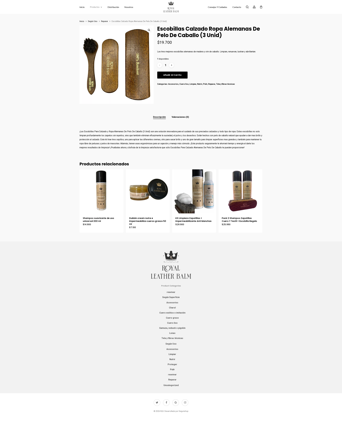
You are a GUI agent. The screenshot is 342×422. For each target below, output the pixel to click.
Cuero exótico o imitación (172, 312)
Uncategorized (171, 385)
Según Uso (92, 21)
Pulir (205, 84)
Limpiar (193, 84)
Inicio (81, 21)
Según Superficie (171, 297)
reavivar (171, 292)
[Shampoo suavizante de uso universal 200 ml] (101, 191)
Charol (172, 307)
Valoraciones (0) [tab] (180, 117)
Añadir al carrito (172, 75)
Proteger (172, 364)
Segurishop (183, 411)
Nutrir (199, 84)
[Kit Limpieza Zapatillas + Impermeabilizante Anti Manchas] (194, 191)
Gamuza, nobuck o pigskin (172, 328)
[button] (149, 30)
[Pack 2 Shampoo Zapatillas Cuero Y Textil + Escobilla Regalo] (240, 191)
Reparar (104, 21)
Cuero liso (184, 84)
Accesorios (173, 84)
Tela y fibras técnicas (225, 84)
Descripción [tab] (159, 117)
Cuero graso (172, 318)
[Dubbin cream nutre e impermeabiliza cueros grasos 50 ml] (148, 191)
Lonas (172, 333)
